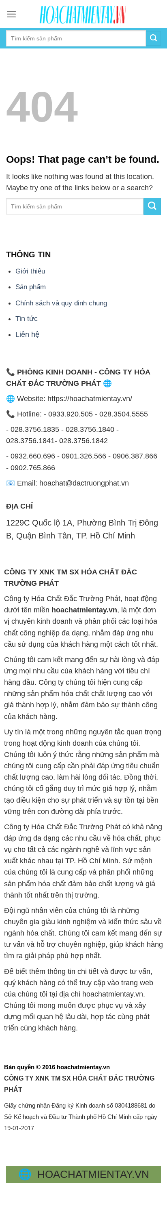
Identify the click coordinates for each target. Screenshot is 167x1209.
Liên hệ (27, 334)
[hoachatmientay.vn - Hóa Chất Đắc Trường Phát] (83, 14)
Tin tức (26, 319)
